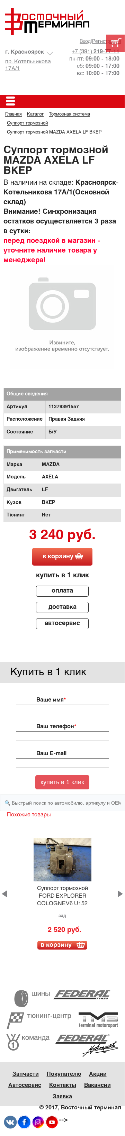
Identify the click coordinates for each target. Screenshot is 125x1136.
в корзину (58, 557)
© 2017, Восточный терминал (80, 1107)
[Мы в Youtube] (52, 1122)
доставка (62, 607)
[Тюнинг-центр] (62, 1020)
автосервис (62, 623)
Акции (98, 1074)
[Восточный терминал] (62, 21)
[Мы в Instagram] (38, 1122)
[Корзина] (115, 43)
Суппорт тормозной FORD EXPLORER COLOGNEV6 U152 (62, 896)
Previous (4, 893)
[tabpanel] (62, 317)
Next (120, 893)
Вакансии (97, 1085)
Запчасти (25, 1074)
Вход (85, 41)
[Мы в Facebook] (24, 1122)
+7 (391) (95, 51)
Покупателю (64, 1074)
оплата (62, 591)
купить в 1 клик (62, 575)
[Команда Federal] (62, 1045)
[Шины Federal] (62, 998)
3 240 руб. (62, 535)
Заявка (62, 1096)
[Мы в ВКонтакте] (10, 1122)
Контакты (62, 1085)
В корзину (56, 945)
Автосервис (24, 1085)
